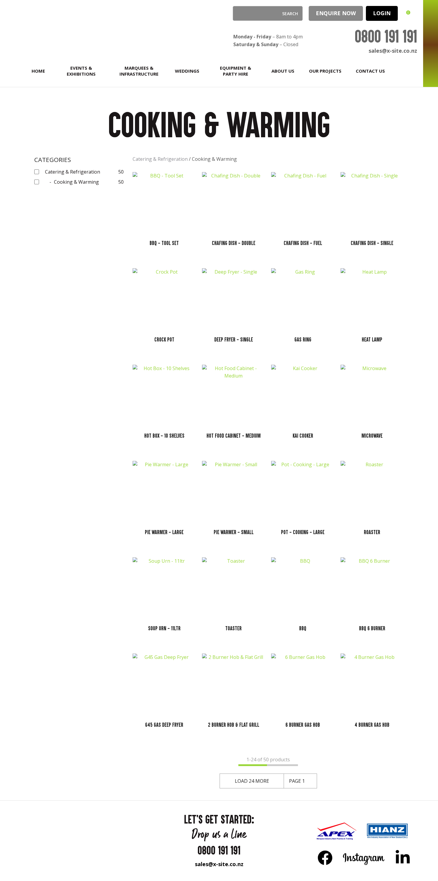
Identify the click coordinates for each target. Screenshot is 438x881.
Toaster (233, 628)
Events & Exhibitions (81, 71)
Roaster (372, 532)
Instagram (364, 857)
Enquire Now (336, 13)
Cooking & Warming (214, 159)
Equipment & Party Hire (235, 71)
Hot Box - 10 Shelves (164, 436)
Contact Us (370, 71)
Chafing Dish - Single (372, 243)
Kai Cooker (303, 436)
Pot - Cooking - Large (302, 532)
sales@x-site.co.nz (393, 50)
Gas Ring (302, 339)
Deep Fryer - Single (233, 339)
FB (325, 857)
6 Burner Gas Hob (302, 725)
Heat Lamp (372, 339)
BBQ (302, 628)
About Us (282, 71)
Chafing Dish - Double (233, 243)
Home (38, 71)
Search (240, 13)
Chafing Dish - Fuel (303, 243)
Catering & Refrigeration (160, 159)
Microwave (372, 436)
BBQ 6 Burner (372, 628)
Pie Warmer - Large (164, 532)
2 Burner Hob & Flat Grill (233, 725)
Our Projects (325, 71)
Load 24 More (252, 781)
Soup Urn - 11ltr (164, 628)
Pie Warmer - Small (234, 532)
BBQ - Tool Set (164, 243)
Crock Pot (164, 339)
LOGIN (382, 13)
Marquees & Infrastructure (139, 71)
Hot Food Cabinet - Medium (233, 436)
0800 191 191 (386, 36)
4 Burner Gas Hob (372, 725)
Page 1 (297, 781)
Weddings (187, 71)
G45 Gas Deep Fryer (164, 725)
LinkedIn (402, 857)
